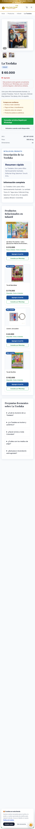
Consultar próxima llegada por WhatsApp (15, 121)
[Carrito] (27, 7)
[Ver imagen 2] (12, 55)
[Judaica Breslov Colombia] (10, 7)
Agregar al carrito (17, 254)
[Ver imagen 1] (4, 55)
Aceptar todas (9, 824)
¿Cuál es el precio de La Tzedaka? (15, 414)
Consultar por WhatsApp (17, 258)
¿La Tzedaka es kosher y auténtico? (16, 423)
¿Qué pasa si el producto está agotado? (16, 452)
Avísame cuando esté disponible (17, 128)
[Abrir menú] (31, 7)
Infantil (5, 67)
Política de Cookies (8, 820)
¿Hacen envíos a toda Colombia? (15, 433)
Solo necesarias (21, 824)
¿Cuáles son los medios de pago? (17, 442)
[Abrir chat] (30, 824)
